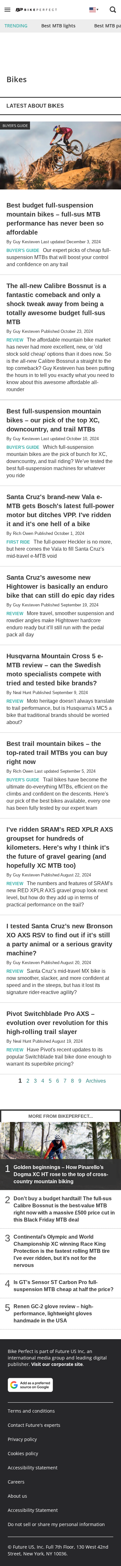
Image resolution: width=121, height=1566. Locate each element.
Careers (16, 1482)
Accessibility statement (32, 1467)
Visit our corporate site (57, 1364)
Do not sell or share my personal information (56, 1524)
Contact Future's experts (34, 1425)
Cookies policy (23, 1453)
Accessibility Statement (33, 1510)
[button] (7, 9)
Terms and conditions (31, 1411)
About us (17, 1496)
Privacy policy (22, 1439)
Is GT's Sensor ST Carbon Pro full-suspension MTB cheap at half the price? (64, 1286)
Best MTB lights (58, 26)
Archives (96, 1081)
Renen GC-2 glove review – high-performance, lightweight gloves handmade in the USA (53, 1313)
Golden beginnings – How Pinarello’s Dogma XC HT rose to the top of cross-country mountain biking (61, 1174)
